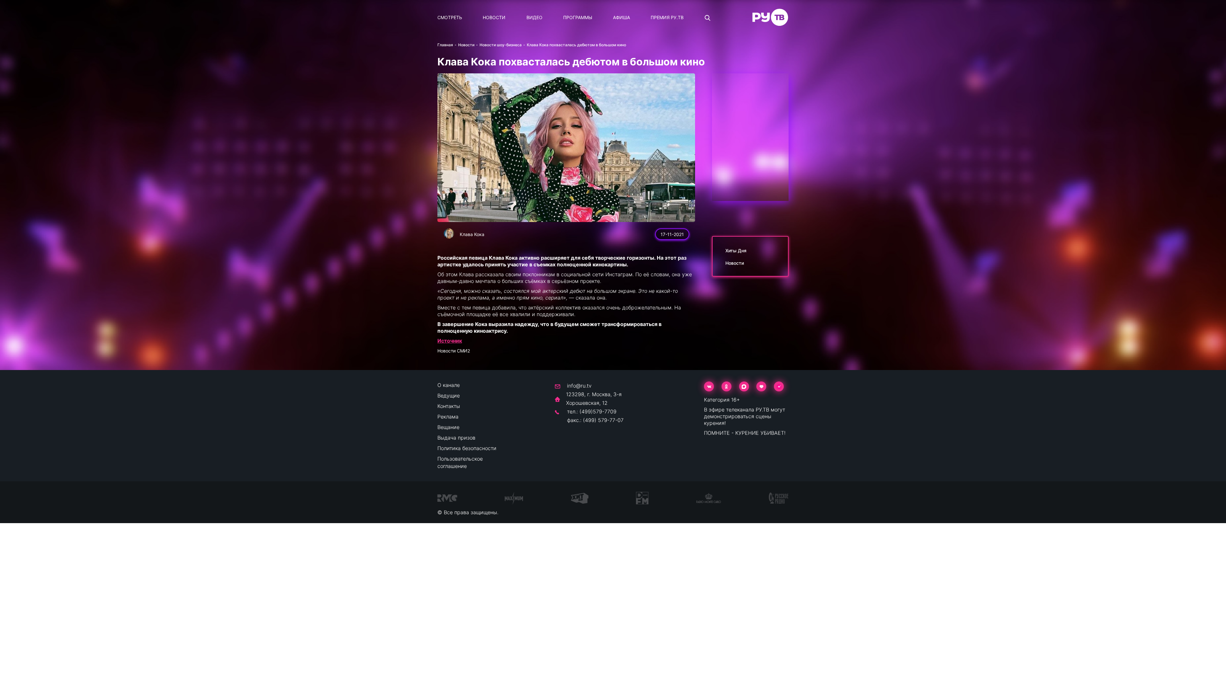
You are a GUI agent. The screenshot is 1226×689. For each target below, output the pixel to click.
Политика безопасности (466, 448)
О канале (448, 385)
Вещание (448, 427)
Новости (494, 17)
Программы (577, 17)
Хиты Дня (735, 250)
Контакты (448, 406)
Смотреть (449, 17)
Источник (449, 340)
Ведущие (448, 395)
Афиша (621, 17)
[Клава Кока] (449, 233)
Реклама (447, 416)
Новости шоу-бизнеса (501, 44)
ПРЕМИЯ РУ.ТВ (667, 17)
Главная (445, 44)
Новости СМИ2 (453, 350)
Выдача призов (456, 437)
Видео (534, 17)
